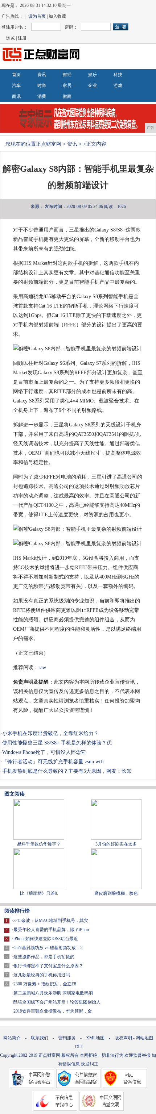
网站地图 (144, 1037)
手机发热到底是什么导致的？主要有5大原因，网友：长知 (67, 771)
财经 (67, 74)
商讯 (16, 96)
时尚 (41, 85)
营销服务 (67, 1037)
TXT (78, 1046)
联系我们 (39, 1037)
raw (42, 667)
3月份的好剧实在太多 (116, 844)
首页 (16, 74)
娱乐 (92, 74)
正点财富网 (48, 144)
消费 (41, 96)
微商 (67, 96)
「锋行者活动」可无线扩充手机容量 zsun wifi (53, 761)
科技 (118, 74)
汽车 (16, 85)
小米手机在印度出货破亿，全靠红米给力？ (50, 733)
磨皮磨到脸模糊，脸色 (116, 893)
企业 (92, 85)
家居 (67, 85)
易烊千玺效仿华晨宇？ (39, 844)
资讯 (41, 74)
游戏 (118, 85)
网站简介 (12, 1037)
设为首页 (37, 16)
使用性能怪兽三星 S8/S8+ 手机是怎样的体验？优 (57, 743)
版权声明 (123, 1037)
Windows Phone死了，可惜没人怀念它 (44, 752)
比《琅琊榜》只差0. (39, 893)
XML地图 (95, 1037)
